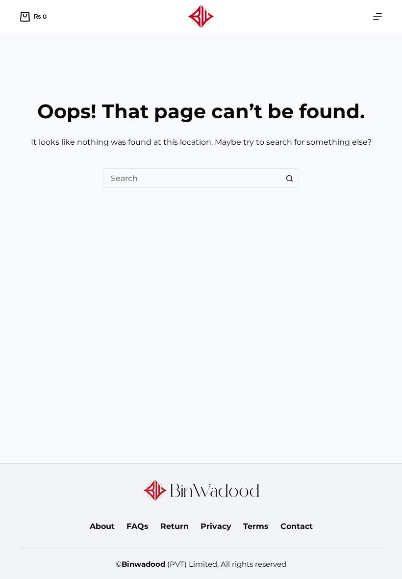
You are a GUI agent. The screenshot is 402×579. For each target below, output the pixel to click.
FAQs (137, 526)
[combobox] (191, 178)
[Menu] (377, 16)
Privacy (216, 526)
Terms (256, 526)
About (102, 526)
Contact (296, 526)
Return (174, 526)
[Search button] (289, 178)
